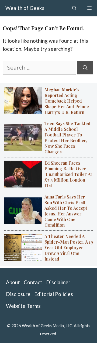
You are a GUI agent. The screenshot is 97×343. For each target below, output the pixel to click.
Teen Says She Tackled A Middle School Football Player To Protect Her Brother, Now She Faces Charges (67, 137)
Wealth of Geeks (24, 8)
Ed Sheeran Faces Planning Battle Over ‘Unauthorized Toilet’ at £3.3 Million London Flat (68, 174)
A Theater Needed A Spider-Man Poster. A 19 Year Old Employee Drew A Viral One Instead (68, 247)
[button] (74, 8)
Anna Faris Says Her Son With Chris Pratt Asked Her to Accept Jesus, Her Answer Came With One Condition (65, 211)
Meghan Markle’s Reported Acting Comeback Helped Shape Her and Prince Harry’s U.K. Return (66, 101)
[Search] (85, 67)
